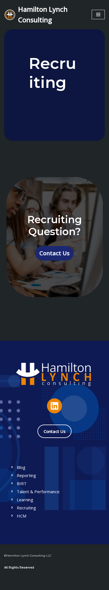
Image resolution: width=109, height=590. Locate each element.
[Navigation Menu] (98, 14)
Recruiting (26, 507)
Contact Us (54, 253)
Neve (9, 584)
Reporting (26, 475)
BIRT (22, 483)
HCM (21, 516)
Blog (21, 467)
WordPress (55, 584)
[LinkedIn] (54, 405)
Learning (25, 499)
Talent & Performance (38, 491)
